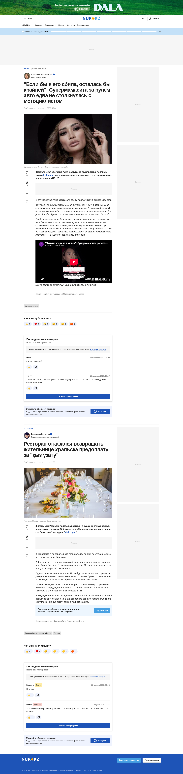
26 (30, 651)
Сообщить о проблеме (129, 760)
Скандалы (70, 25)
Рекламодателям (152, 760)
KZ (143, 19)
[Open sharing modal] (27, 193)
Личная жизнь (50, 25)
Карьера (38, 25)
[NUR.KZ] (91, 19)
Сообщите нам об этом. (74, 294)
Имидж (61, 25)
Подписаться (102, 610)
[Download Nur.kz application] (91, 7)
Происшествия (83, 25)
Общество (28, 428)
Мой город (70, 532)
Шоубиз (26, 25)
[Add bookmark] (27, 201)
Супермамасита (31, 306)
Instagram (48, 175)
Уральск (57, 633)
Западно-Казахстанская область (38, 633)
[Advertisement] (91, 49)
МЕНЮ (30, 19)
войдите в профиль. (98, 349)
